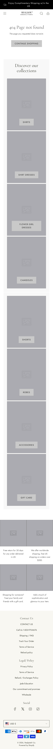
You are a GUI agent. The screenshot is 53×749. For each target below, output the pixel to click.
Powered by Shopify (26, 745)
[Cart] (48, 13)
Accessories (26, 445)
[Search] (41, 13)
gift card (26, 497)
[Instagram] (30, 709)
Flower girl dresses (26, 226)
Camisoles (26, 280)
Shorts (26, 339)
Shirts (26, 122)
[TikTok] (38, 709)
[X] (22, 709)
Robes (26, 392)
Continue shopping (26, 43)
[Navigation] (4, 13)
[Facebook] (15, 709)
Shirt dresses (26, 174)
